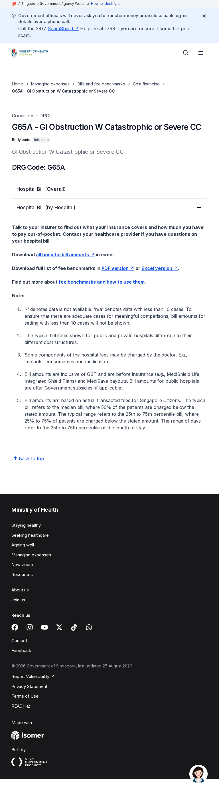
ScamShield (60, 28)
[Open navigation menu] (201, 53)
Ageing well (22, 545)
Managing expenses (50, 83)
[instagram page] (29, 627)
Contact (19, 640)
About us (20, 590)
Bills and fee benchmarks (101, 83)
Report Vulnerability (30, 676)
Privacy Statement (29, 686)
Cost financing (146, 83)
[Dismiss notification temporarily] (204, 16)
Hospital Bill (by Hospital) (46, 207)
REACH (18, 706)
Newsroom (22, 564)
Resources (22, 574)
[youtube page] (44, 627)
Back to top (31, 458)
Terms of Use (24, 696)
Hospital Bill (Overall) (41, 189)
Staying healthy (26, 525)
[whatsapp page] (89, 627)
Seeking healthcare (30, 535)
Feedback (21, 650)
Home (17, 83)
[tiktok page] (74, 627)
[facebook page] (14, 627)
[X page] (59, 627)
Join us (18, 600)
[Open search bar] (186, 53)
